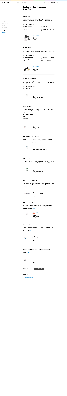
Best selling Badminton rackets (28, 276)
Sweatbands (4, 27)
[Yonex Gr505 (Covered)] (38, 69)
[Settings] (48, 2)
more (34, 21)
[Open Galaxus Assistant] (57, 2)
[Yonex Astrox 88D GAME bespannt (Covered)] (38, 193)
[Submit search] (14, 3)
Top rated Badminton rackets (28, 277)
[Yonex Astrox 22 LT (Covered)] (38, 215)
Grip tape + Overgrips (4, 21)
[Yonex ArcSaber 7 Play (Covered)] (38, 97)
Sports (3, 8)
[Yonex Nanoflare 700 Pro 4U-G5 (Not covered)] (38, 149)
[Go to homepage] (5, 2)
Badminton (3, 12)
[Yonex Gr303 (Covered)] (38, 38)
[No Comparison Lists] (60, 2)
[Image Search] (44, 3)
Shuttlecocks (4, 25)
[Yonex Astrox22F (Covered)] (38, 127)
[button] (43, 12)
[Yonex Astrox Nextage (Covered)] (38, 171)
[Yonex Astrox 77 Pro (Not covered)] (38, 259)
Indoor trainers (5, 23)
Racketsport (4, 10)
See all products (39, 268)
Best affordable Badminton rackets (29, 278)
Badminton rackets (6, 18)
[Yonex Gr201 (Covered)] (38, 237)
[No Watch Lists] (62, 2)
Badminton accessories (4, 15)
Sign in (53, 2)
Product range (4, 6)
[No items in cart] (64, 2)
